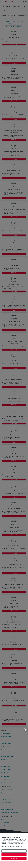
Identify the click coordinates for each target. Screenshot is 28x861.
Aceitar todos (14, 858)
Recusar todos (14, 854)
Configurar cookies (14, 851)
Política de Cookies (9, 848)
